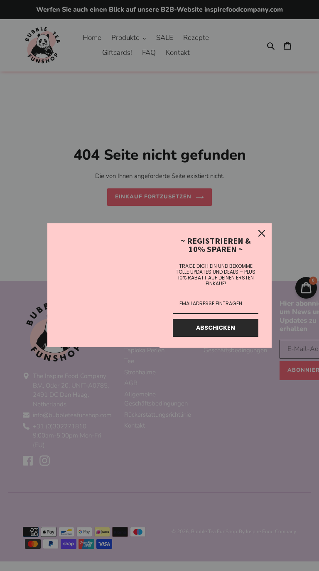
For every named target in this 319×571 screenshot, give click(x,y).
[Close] (262, 233)
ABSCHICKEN (215, 328)
